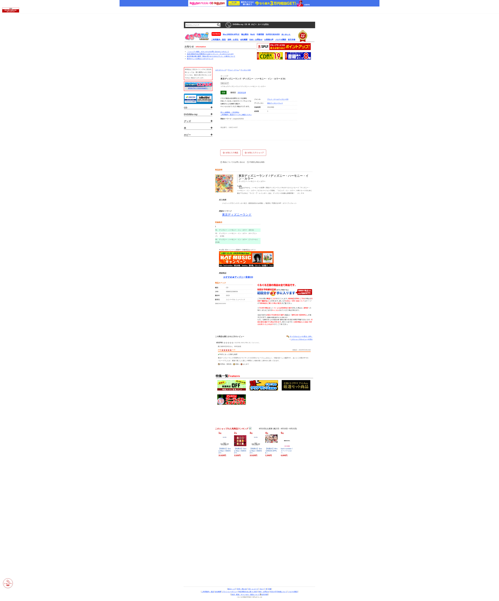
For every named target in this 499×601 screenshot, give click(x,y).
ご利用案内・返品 (208, 592)
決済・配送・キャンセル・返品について (246, 594)
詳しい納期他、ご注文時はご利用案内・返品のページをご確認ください (236, 113)
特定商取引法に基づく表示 (248, 592)
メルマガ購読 (293, 592)
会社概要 (218, 592)
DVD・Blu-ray (242, 589)
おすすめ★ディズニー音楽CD (238, 277)
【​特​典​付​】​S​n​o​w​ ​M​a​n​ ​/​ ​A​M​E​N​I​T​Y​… (224, 451)
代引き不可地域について (278, 592)
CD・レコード (253, 589)
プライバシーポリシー (230, 592)
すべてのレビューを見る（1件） (301, 336)
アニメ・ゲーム (233, 70)
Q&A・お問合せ (263, 592)
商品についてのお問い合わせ (234, 162)
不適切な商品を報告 (257, 162)
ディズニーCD (246, 70)
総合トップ (232, 589)
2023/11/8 (242, 92)
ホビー (262, 589)
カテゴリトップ (220, 70)
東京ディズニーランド (275, 103)
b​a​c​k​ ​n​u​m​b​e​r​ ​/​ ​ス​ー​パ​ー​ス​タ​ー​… (287, 451)
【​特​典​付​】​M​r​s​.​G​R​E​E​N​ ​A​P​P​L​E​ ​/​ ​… (271, 451)
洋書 (269, 589)
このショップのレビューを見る (302, 339)
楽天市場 (264, 594)
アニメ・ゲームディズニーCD (277, 99)
